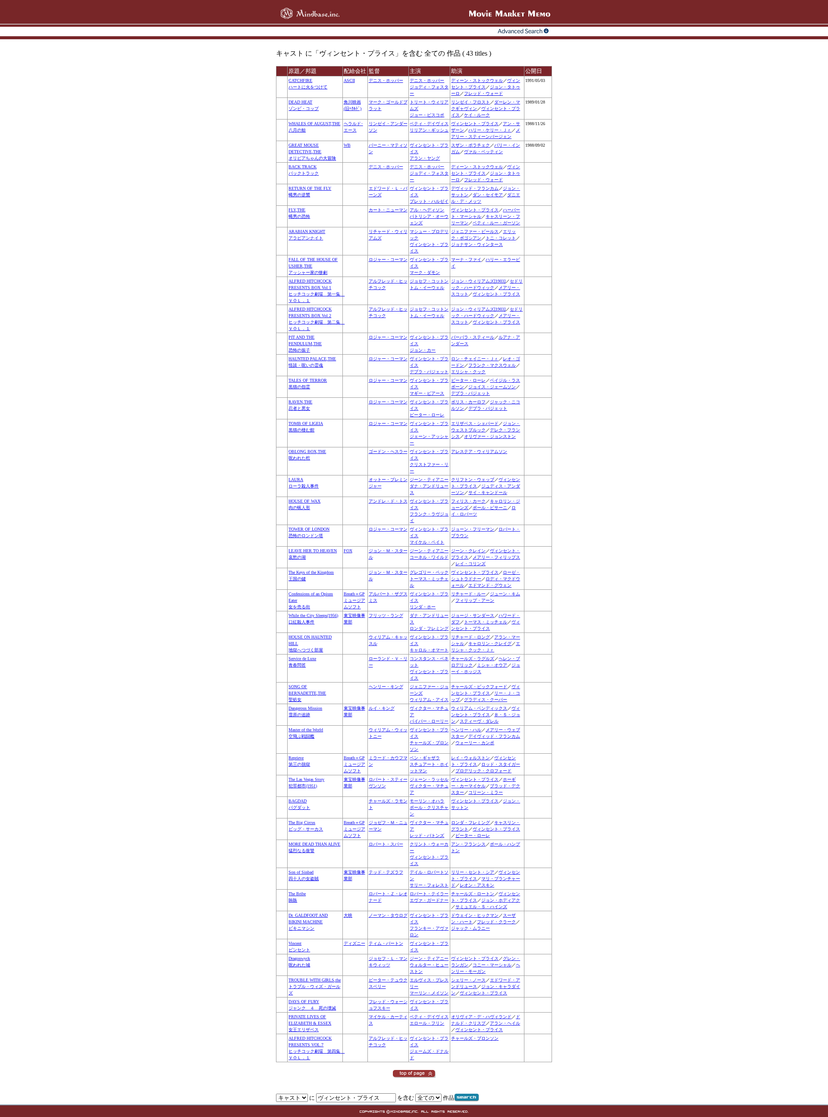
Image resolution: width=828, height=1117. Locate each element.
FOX (348, 550)
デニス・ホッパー (386, 80)
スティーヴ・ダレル (479, 721)
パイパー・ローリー (429, 721)
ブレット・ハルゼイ (429, 201)
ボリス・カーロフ (468, 402)
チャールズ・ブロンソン (475, 1038)
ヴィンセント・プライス (475, 123)
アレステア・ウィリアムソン (479, 451)
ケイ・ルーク (477, 115)
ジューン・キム (505, 594)
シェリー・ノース (468, 980)
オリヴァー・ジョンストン (490, 436)
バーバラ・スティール (472, 337)
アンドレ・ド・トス (388, 501)
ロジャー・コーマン (388, 259)
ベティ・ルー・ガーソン (496, 222)
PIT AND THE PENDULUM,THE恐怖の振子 (305, 343)
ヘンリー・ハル (466, 729)
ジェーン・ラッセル (429, 779)
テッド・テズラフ (386, 872)
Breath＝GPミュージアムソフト (354, 600)
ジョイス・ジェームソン (492, 386)
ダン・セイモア (488, 194)
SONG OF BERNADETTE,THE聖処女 (307, 693)
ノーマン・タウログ (388, 915)
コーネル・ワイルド (429, 557)
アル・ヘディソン (427, 210)
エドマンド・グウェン (489, 585)
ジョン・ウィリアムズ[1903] (478, 281)
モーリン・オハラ (427, 801)
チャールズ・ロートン (472, 893)
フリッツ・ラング (386, 615)
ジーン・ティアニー (429, 479)
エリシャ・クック (468, 371)
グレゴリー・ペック (429, 572)
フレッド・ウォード (483, 93)
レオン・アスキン (477, 885)
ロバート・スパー (386, 844)
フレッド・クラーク (496, 921)
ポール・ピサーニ (490, 507)
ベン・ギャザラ (425, 757)
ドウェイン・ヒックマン (475, 915)
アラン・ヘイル (505, 1023)
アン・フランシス (468, 844)
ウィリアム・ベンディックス (479, 708)
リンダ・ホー (423, 606)
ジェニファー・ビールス (475, 231)
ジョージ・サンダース (472, 615)
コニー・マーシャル (492, 965)
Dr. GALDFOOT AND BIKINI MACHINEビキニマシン (308, 922)
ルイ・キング (382, 708)
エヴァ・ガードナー (429, 900)
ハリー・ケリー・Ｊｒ (489, 130)
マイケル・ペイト (427, 542)
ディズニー (354, 943)
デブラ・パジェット (429, 371)
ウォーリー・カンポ (474, 742)
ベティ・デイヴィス (429, 123)
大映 (348, 915)
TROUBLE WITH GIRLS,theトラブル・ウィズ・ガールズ (315, 986)
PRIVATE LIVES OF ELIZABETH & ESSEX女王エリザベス (310, 1023)
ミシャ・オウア (492, 665)
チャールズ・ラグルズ (472, 658)
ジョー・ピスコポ (427, 115)
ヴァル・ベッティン (483, 151)
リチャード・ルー (468, 594)
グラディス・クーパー (485, 699)
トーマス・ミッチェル (485, 622)
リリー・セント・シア (472, 872)
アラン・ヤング (425, 158)
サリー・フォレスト (429, 885)
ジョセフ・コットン (429, 281)
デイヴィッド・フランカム (494, 736)
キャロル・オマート (429, 650)
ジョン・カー (423, 350)
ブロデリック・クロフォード (483, 770)
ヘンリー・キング (386, 686)
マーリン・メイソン (429, 993)
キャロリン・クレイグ (489, 643)
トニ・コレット (501, 238)
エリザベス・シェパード (475, 423)
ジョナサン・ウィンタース (477, 244)
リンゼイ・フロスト (470, 102)
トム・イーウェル (427, 287)
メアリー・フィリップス (496, 557)
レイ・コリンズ (470, 563)
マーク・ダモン (425, 272)
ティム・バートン (386, 943)
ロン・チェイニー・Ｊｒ (475, 358)
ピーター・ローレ (468, 380)
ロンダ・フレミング (429, 628)
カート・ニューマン (388, 210)
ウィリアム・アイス (429, 699)
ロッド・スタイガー (500, 764)
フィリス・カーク (468, 501)
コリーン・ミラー (485, 792)
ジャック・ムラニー (470, 928)
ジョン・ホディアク (500, 900)
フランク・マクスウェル (492, 365)
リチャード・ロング (470, 637)
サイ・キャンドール (487, 492)
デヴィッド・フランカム (475, 188)
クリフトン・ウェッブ (472, 479)
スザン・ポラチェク (470, 145)
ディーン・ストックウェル (477, 80)
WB (347, 145)
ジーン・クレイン (468, 550)
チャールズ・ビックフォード (479, 686)
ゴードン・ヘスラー (388, 451)
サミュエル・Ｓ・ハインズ (481, 906)
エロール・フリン (427, 1023)
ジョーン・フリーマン (472, 529)
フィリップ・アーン (474, 600)
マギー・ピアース (427, 393)
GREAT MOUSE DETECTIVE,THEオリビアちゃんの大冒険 (312, 151)
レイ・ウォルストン (470, 757)
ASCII (349, 80)
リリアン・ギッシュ (429, 130)
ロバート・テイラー (429, 893)
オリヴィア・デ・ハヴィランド (481, 1016)
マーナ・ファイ (466, 259)
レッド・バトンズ (427, 835)
